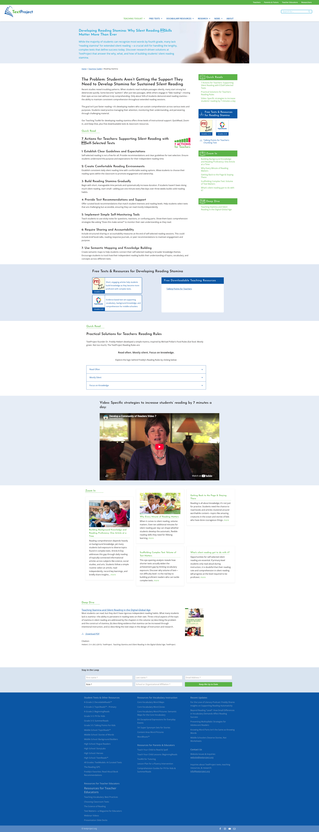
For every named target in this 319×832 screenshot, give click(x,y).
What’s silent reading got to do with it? (217, 189)
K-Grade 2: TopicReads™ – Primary (100, 707)
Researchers (306, 2)
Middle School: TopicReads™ (97, 730)
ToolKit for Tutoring (146, 759)
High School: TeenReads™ (96, 757)
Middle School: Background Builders (101, 739)
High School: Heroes (93, 753)
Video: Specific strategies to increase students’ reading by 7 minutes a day (218, 99)
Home (84, 69)
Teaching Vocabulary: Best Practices (101, 797)
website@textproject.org (201, 757)
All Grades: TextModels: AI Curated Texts (103, 762)
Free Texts (154, 18)
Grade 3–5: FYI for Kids (94, 716)
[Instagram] (225, 829)
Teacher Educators (290, 2)
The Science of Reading (95, 806)
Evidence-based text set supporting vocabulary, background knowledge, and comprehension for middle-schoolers (123, 303)
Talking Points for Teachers (179, 288)
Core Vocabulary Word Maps (150, 702)
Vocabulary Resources (178, 18)
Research (203, 18)
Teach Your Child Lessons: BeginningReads (157, 754)
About (230, 18)
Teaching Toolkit (133, 18)
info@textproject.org (200, 771)
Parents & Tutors (271, 2)
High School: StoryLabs (95, 748)
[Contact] (234, 829)
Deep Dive (213, 201)
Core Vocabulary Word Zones (151, 707)
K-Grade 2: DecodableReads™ (98, 702)
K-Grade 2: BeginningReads (97, 711)
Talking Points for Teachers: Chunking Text (216, 141)
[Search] (309, 11)
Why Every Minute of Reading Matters (214, 169)
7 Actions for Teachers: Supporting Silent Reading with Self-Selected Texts (217, 85)
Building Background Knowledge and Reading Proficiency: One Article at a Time (218, 162)
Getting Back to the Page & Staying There (217, 176)
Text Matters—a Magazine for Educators (103, 811)
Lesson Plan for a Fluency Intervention (155, 763)
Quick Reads (214, 77)
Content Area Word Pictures (150, 732)
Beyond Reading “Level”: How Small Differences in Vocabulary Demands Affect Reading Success (212, 713)
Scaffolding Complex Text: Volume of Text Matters (217, 182)
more (113, 574)
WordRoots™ (143, 736)
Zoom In (211, 153)
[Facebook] (220, 829)
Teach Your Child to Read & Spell (152, 749)
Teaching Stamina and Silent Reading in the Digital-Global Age (216, 208)
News (217, 18)
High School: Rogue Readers (97, 744)
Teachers (257, 2)
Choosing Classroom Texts (96, 801)
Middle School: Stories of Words (99, 734)
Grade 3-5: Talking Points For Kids (100, 725)
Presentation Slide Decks (95, 820)
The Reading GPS (92, 767)
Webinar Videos (91, 815)
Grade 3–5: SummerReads (96, 720)
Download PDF (92, 634)
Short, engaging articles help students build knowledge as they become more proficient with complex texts (122, 285)
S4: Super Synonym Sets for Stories (153, 727)
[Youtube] (229, 829)
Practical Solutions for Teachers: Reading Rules (216, 93)
